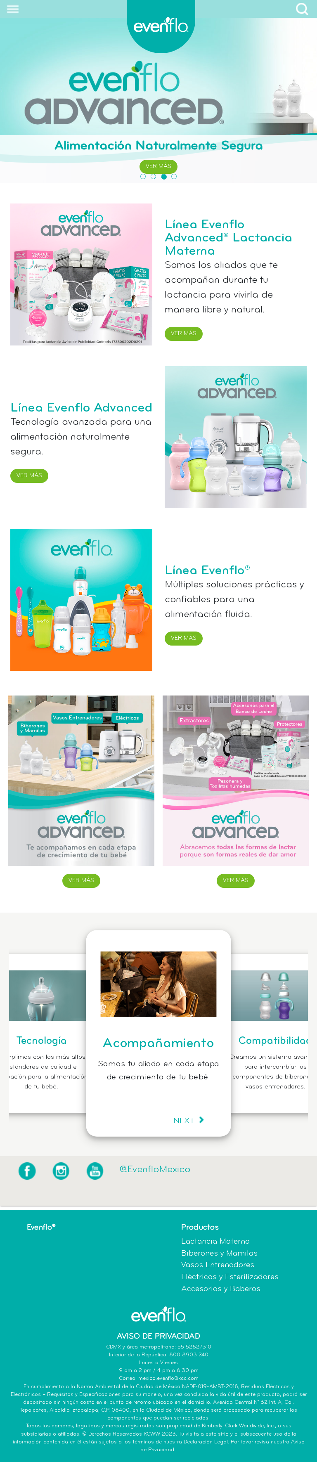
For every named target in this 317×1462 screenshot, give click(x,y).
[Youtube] (95, 1171)
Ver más (158, 166)
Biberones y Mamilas (219, 1254)
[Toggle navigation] (9, 9)
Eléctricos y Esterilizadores (230, 1277)
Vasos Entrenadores (217, 1265)
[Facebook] (27, 1171)
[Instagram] (61, 1171)
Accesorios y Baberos (220, 1289)
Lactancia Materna (215, 1242)
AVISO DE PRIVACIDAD (158, 1337)
